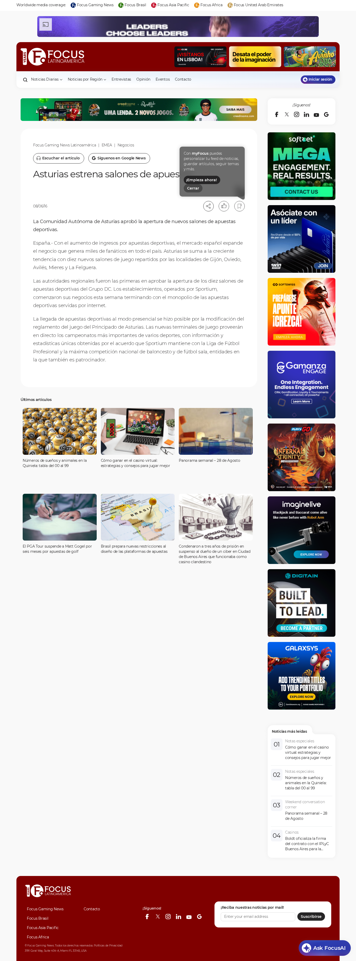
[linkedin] (306, 114)
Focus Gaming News (45, 909)
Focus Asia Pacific (43, 927)
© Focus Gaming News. (39, 945)
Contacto (183, 79)
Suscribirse (311, 916)
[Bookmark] (239, 206)
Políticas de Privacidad (108, 945)
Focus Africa (38, 937)
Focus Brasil (37, 918)
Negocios (126, 145)
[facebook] (276, 114)
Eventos (163, 79)
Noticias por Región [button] (85, 79)
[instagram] (296, 114)
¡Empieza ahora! (201, 180)
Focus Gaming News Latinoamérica (64, 145)
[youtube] (316, 114)
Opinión (143, 79)
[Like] (224, 206)
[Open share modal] (208, 206)
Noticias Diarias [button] (45, 79)
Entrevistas (121, 79)
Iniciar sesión (320, 79)
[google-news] (326, 114)
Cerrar (193, 188)
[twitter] (286, 114)
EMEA (107, 145)
